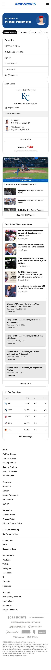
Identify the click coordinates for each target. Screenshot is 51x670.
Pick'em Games (9, 454)
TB (9, 404)
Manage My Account (11, 596)
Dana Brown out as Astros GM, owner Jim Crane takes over (31, 287)
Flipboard (6, 586)
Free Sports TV (9, 463)
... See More (11, 312)
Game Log (35, 32)
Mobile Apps (8, 475)
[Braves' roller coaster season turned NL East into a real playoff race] (10, 235)
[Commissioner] (28, 631)
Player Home (10, 32)
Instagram (6, 568)
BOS (10, 417)
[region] (25, 169)
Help (4, 544)
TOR (10, 423)
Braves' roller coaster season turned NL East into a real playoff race (30, 233)
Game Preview (25, 139)
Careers (6, 491)
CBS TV (6, 504)
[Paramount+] (12, 631)
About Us (6, 486)
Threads (6, 581)
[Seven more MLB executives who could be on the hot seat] (10, 249)
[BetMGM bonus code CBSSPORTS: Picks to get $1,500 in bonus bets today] (10, 277)
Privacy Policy (8, 519)
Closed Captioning (10, 529)
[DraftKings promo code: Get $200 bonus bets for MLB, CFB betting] (10, 263)
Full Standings (25, 436)
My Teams (7, 605)
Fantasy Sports (9, 458)
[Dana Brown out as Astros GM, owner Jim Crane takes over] (10, 291)
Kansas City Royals (23, 103)
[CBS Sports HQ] (36, 617)
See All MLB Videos (25, 215)
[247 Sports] (17, 626)
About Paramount (10, 495)
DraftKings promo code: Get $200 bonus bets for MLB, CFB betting (32, 260)
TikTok (5, 564)
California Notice (10, 534)
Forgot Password (9, 609)
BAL (10, 430)
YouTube (6, 560)
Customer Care (9, 549)
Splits (46, 32)
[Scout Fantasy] (19, 637)
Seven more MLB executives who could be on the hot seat (31, 245)
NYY (10, 410)
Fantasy (23, 32)
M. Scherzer (16, 127)
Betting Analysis (9, 467)
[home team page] (25, 97)
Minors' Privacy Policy (12, 523)
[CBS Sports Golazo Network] (25, 622)
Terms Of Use (8, 514)
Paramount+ (7, 499)
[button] (3, 4)
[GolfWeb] (32, 637)
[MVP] (42, 631)
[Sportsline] (35, 626)
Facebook (6, 573)
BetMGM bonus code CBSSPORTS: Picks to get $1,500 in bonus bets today (30, 274)
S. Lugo (14, 120)
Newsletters (7, 601)
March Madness (9, 471)
